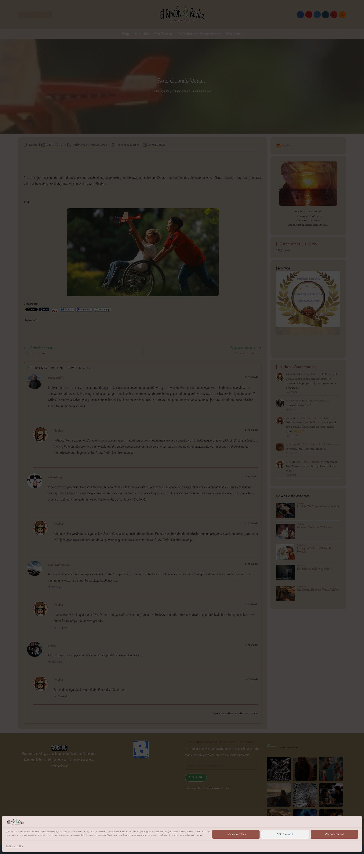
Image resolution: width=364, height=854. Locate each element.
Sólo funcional (285, 834)
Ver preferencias (334, 834)
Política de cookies (14, 846)
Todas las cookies (236, 834)
